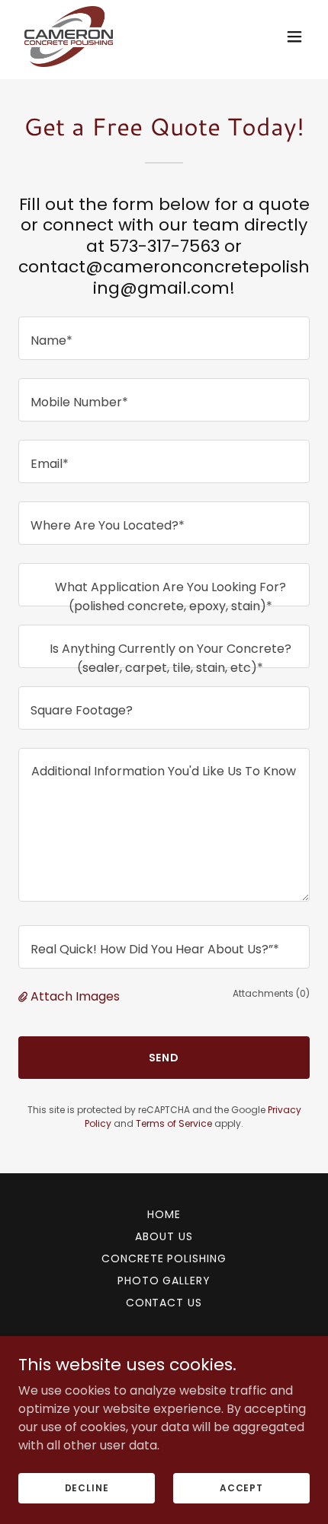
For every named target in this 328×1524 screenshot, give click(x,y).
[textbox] (164, 338)
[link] (68, 36)
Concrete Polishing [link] (164, 1258)
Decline (87, 1487)
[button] (294, 36)
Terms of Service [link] (174, 1123)
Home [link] (164, 1214)
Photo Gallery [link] (164, 1280)
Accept (241, 1487)
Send (164, 1057)
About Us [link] (164, 1236)
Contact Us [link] (164, 1302)
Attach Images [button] (75, 996)
